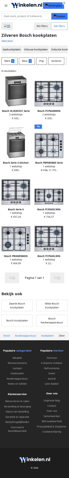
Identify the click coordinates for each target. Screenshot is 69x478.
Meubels (17, 357)
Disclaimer (61, 426)
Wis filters (42, 26)
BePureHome (51, 368)
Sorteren (56, 61)
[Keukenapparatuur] (7, 26)
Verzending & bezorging (17, 406)
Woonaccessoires (17, 363)
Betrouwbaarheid (52, 421)
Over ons (52, 410)
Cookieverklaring (51, 431)
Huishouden (17, 373)
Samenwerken (52, 416)
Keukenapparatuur (17, 378)
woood (52, 378)
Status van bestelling (17, 411)
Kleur (26, 61)
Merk (8, 61)
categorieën (23, 350)
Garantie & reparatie (17, 416)
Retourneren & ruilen (17, 401)
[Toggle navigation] (6, 5)
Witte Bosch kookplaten (52, 305)
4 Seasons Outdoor (51, 363)
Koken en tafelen (17, 383)
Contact (51, 405)
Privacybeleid (44, 426)
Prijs (41, 61)
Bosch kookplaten (17, 320)
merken (58, 350)
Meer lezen (7, 40)
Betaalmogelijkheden (17, 422)
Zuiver (51, 373)
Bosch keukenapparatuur (52, 320)
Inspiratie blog (52, 400)
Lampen (17, 368)
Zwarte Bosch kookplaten (17, 305)
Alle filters (59, 26)
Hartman (52, 357)
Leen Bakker (52, 383)
